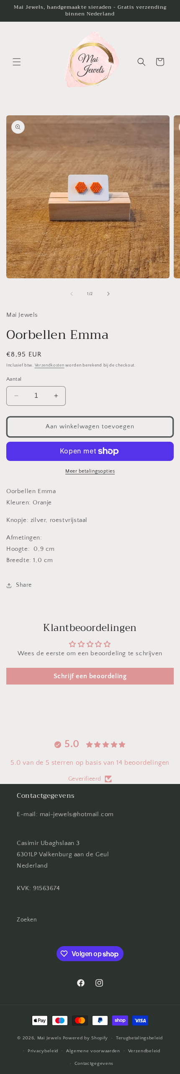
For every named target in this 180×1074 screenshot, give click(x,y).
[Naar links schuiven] (71, 294)
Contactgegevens (94, 1063)
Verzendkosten (49, 365)
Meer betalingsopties (90, 471)
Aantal (13, 379)
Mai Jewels (49, 1038)
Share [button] (24, 585)
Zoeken (27, 919)
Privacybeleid (43, 1051)
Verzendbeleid (144, 1051)
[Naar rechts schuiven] (108, 294)
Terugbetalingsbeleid (139, 1038)
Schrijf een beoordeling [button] (90, 676)
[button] (17, 62)
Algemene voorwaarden (93, 1051)
